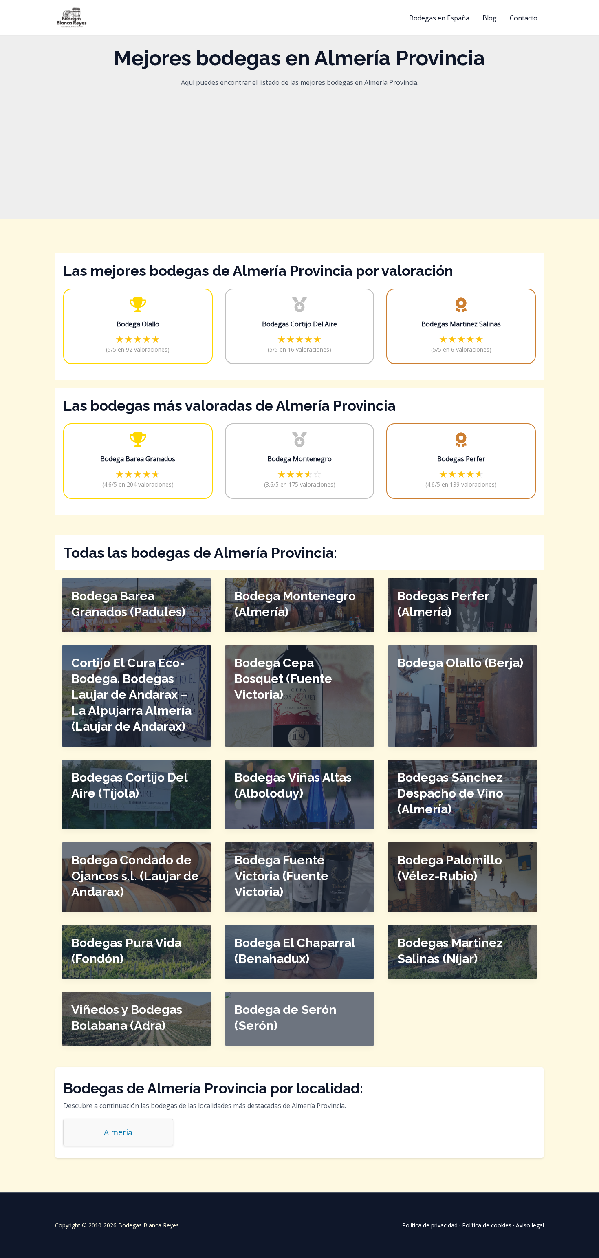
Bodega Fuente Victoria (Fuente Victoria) (281, 876)
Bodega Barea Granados (137, 458)
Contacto (523, 17)
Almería (118, 1132)
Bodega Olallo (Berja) (460, 663)
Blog (489, 17)
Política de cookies (486, 1225)
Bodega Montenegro (299, 458)
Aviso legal (530, 1225)
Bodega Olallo (138, 323)
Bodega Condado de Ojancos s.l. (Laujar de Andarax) (135, 876)
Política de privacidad (430, 1225)
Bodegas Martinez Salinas (461, 323)
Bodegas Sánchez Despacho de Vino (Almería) (450, 793)
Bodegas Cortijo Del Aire (299, 323)
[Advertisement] (299, 150)
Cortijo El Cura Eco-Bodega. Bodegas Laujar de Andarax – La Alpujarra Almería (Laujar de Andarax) (131, 695)
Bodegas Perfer (461, 458)
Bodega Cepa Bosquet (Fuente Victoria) (283, 679)
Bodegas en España (439, 17)
